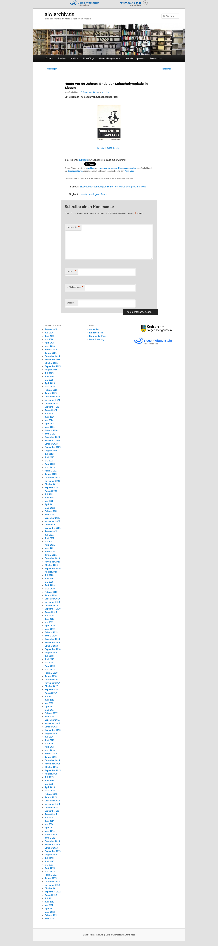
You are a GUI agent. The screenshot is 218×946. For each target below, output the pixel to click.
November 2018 (52, 642)
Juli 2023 (49, 454)
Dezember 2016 (52, 720)
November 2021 (52, 521)
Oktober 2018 (51, 646)
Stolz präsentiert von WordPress (120, 935)
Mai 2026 (49, 339)
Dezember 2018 (52, 639)
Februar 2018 (51, 673)
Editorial (49, 58)
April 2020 (50, 585)
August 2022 (51, 491)
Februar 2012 (51, 915)
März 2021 (50, 548)
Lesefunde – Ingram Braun (93, 194)
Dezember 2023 (52, 437)
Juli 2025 (49, 373)
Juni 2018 (49, 659)
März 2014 (50, 831)
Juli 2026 (49, 333)
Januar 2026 (50, 353)
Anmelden (94, 329)
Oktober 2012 (51, 888)
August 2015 (51, 774)
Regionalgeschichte (127, 168)
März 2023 (50, 467)
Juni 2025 (49, 376)
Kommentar (73, 227)
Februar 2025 (51, 390)
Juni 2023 (49, 457)
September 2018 (52, 649)
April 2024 (50, 423)
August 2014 (51, 814)
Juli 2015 (49, 777)
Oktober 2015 (51, 767)
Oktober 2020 (51, 565)
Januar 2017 (50, 716)
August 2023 (51, 450)
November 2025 (52, 359)
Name (71, 271)
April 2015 (50, 787)
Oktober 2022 (51, 484)
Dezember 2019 (52, 599)
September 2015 (52, 770)
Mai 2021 (49, 541)
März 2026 (50, 346)
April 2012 (50, 908)
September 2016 (52, 730)
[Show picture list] (109, 148)
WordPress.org (96, 339)
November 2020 (52, 562)
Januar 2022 (50, 514)
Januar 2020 (50, 595)
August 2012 (51, 895)
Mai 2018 (49, 662)
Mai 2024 (49, 420)
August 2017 (51, 693)
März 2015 (50, 790)
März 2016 (50, 750)
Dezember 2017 (52, 679)
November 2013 (52, 844)
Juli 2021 (49, 535)
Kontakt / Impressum (135, 58)
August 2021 (51, 531)
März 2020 (50, 589)
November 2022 (52, 481)
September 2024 (52, 407)
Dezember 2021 (52, 518)
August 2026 (51, 329)
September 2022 (52, 487)
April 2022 (50, 504)
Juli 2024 (49, 413)
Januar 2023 (50, 474)
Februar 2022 (51, 511)
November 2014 (52, 804)
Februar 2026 (51, 349)
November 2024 (52, 400)
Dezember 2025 (52, 356)
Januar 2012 (50, 918)
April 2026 (50, 343)
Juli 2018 (49, 656)
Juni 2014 (49, 821)
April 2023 (50, 464)
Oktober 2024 (51, 403)
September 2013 (52, 851)
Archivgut (112, 168)
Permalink (129, 171)
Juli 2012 (49, 898)
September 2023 (52, 447)
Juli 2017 (49, 696)
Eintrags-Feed (96, 333)
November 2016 (52, 723)
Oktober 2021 (51, 524)
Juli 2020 (49, 575)
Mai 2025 (49, 380)
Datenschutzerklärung (93, 935)
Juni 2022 (49, 498)
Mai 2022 (49, 501)
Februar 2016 (51, 753)
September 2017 (52, 689)
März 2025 (50, 386)
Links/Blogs (88, 58)
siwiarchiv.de (59, 14)
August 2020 (51, 572)
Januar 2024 (50, 434)
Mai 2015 (49, 784)
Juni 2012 (49, 902)
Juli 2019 (49, 615)
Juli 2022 (49, 494)
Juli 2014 (49, 817)
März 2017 (50, 710)
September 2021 (52, 528)
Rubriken (62, 58)
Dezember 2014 (52, 801)
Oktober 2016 (51, 727)
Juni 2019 (49, 619)
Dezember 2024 (52, 396)
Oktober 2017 (51, 686)
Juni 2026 (49, 336)
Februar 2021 (51, 551)
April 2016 (50, 747)
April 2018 (50, 666)
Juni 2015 (49, 780)
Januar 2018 (50, 676)
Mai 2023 (49, 461)
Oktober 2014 (51, 807)
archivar (105, 92)
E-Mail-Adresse (75, 287)
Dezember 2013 (52, 841)
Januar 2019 (50, 636)
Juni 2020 (49, 578)
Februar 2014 (51, 834)
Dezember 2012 (52, 881)
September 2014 (52, 811)
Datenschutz (156, 58)
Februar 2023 (51, 471)
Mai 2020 (49, 582)
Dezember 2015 (52, 760)
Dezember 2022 (52, 477)
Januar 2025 (50, 393)
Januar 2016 (50, 757)
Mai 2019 (49, 622)
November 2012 (52, 885)
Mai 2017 (49, 703)
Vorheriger (51, 69)
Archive (74, 58)
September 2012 (52, 892)
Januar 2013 (50, 878)
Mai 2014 (49, 824)
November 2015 (52, 764)
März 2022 (50, 508)
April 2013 (50, 868)
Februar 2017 (51, 713)
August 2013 (51, 854)
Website (70, 303)
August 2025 (51, 370)
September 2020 (52, 568)
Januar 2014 (50, 838)
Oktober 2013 (51, 848)
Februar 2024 (51, 430)
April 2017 (50, 706)
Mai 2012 (49, 905)
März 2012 (50, 912)
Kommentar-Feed (97, 336)
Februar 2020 (51, 592)
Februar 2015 (51, 794)
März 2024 (50, 427)
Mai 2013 (49, 865)
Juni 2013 (49, 861)
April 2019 (50, 626)
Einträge (83, 159)
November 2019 (52, 602)
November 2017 (52, 683)
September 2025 (52, 366)
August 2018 (51, 652)
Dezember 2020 (52, 558)
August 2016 (51, 733)
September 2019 (52, 609)
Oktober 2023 (51, 444)
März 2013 (50, 871)
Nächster (167, 69)
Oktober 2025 (51, 363)
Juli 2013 (49, 858)
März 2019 (50, 629)
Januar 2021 (50, 555)
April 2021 (50, 545)
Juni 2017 (49, 700)
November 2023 (52, 440)
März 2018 (50, 669)
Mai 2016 (49, 743)
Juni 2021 (49, 538)
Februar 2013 (51, 875)
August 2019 (51, 612)
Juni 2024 (49, 417)
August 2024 (51, 410)
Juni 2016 (49, 740)
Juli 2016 (49, 737)
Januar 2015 (50, 797)
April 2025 (50, 383)
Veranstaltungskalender (110, 58)
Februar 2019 (51, 632)
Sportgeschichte (75, 171)
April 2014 (50, 827)
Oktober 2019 (51, 605)
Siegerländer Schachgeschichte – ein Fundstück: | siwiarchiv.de (113, 186)
